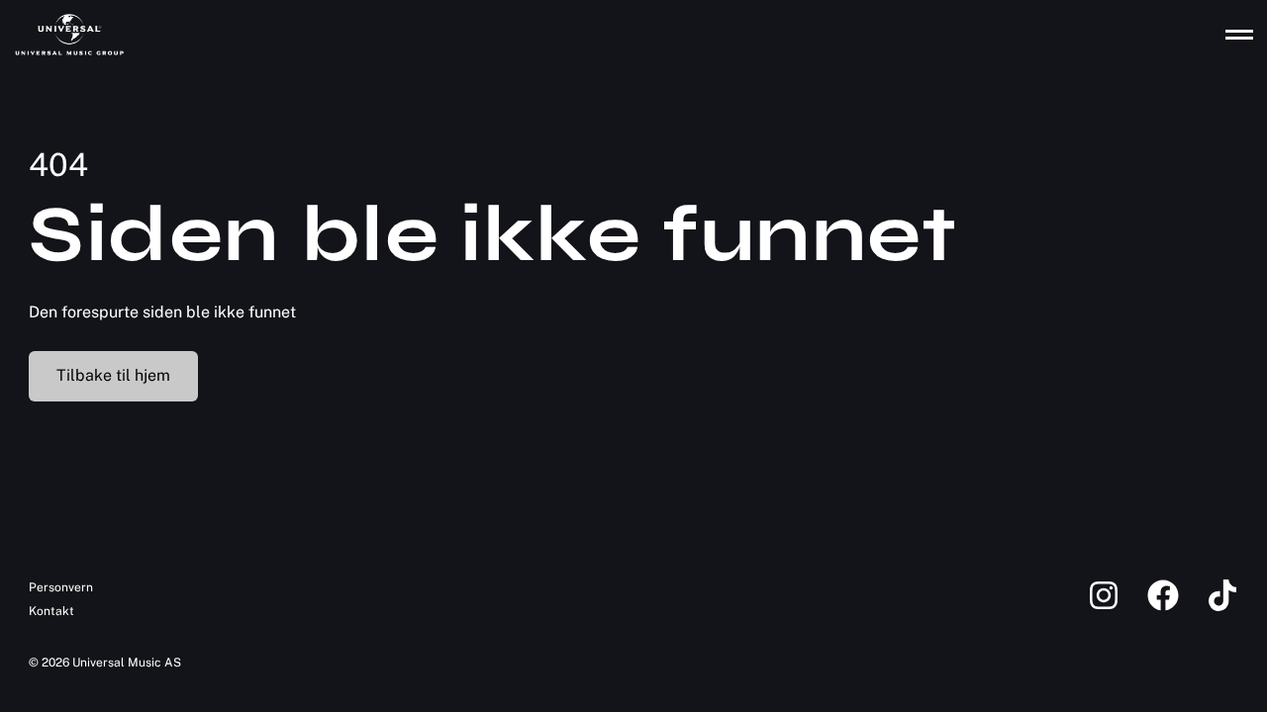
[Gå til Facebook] (1177, 607)
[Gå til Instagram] (1117, 607)
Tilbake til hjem (113, 375)
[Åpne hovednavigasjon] (1239, 34)
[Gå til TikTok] (1222, 607)
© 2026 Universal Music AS (105, 662)
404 (58, 164)
